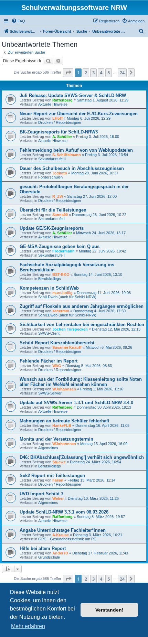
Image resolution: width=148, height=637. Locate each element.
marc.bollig (62, 293)
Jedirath (59, 173)
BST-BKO (61, 274)
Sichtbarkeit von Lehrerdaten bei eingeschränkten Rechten (82, 324)
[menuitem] (18, 21)
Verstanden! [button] (109, 610)
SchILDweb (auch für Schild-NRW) (67, 297)
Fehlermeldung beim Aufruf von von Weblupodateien (76, 150)
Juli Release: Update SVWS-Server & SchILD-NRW (73, 95)
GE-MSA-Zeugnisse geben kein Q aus (59, 246)
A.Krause (60, 535)
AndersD (60, 553)
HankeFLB (61, 425)
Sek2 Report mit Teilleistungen (52, 475)
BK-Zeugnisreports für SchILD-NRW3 (59, 131)
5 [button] (108, 72)
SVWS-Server (50, 393)
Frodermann (63, 251)
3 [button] (93, 72)
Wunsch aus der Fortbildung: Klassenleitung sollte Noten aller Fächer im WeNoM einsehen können (81, 382)
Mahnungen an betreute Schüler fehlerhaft (64, 420)
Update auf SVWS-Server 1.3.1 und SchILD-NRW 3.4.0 (76, 402)
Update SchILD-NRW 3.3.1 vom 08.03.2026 (64, 512)
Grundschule (49, 557)
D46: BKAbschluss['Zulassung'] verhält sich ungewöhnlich (82, 457)
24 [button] (122, 72)
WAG (56, 366)
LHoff (57, 118)
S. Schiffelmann (66, 155)
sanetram (60, 311)
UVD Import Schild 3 (41, 493)
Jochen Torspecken (70, 329)
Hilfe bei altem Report (43, 548)
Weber (58, 498)
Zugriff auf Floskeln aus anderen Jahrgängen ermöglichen (82, 306)
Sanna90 (60, 215)
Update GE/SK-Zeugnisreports (52, 228)
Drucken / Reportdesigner (60, 122)
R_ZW (57, 196)
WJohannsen (64, 389)
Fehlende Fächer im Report (48, 361)
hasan (57, 480)
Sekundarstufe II (52, 159)
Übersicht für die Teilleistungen (53, 210)
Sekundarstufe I (51, 219)
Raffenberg (62, 100)
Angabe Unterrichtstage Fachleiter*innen (63, 530)
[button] (68, 72)
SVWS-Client (49, 333)
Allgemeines (48, 448)
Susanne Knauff (67, 347)
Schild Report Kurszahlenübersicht (57, 342)
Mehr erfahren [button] (28, 626)
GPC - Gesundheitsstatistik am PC (67, 539)
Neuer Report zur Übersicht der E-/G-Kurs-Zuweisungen (79, 113)
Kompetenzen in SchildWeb (49, 288)
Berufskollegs (49, 279)
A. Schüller (62, 136)
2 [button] (86, 72)
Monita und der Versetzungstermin (56, 439)
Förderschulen (50, 177)
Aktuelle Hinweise (52, 104)
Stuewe (59, 462)
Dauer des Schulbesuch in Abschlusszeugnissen (72, 168)
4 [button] (101, 72)
